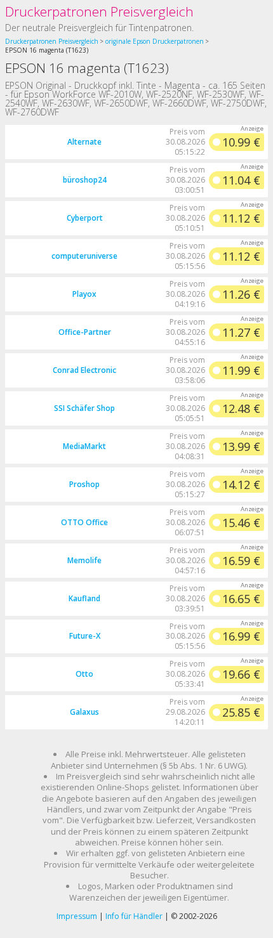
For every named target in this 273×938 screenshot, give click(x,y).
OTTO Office (84, 522)
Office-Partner (84, 332)
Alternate (84, 141)
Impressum (77, 916)
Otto (84, 673)
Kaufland (84, 598)
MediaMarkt (84, 446)
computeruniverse (84, 256)
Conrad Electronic (84, 370)
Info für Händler (134, 916)
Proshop (84, 484)
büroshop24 (85, 179)
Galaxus (84, 712)
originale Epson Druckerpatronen (154, 41)
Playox (84, 294)
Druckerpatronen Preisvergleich (99, 11)
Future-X (84, 635)
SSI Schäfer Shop (84, 408)
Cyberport (85, 217)
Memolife (84, 560)
